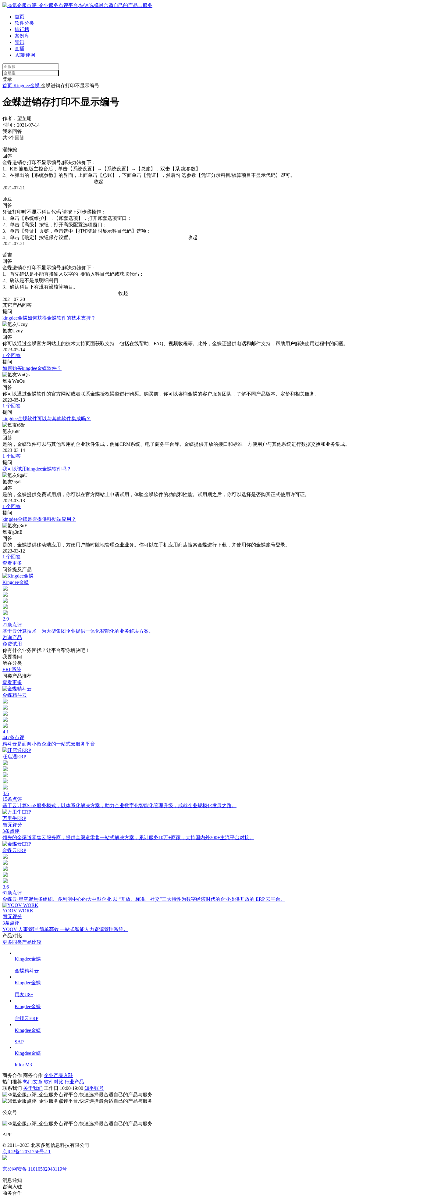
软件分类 (24, 23)
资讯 (19, 42)
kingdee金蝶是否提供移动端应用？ (39, 519)
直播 (19, 48)
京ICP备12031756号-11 (26, 1151)
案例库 (22, 35)
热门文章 (33, 1081)
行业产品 (74, 1081)
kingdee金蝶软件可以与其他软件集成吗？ (46, 418)
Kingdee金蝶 (26, 85)
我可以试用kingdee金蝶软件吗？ (36, 468)
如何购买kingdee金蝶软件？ (32, 368)
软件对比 (54, 1081)
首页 (19, 16)
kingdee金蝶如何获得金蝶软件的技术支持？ (49, 317)
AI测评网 (25, 55)
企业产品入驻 (58, 1075)
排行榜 (22, 29)
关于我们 (33, 1088)
